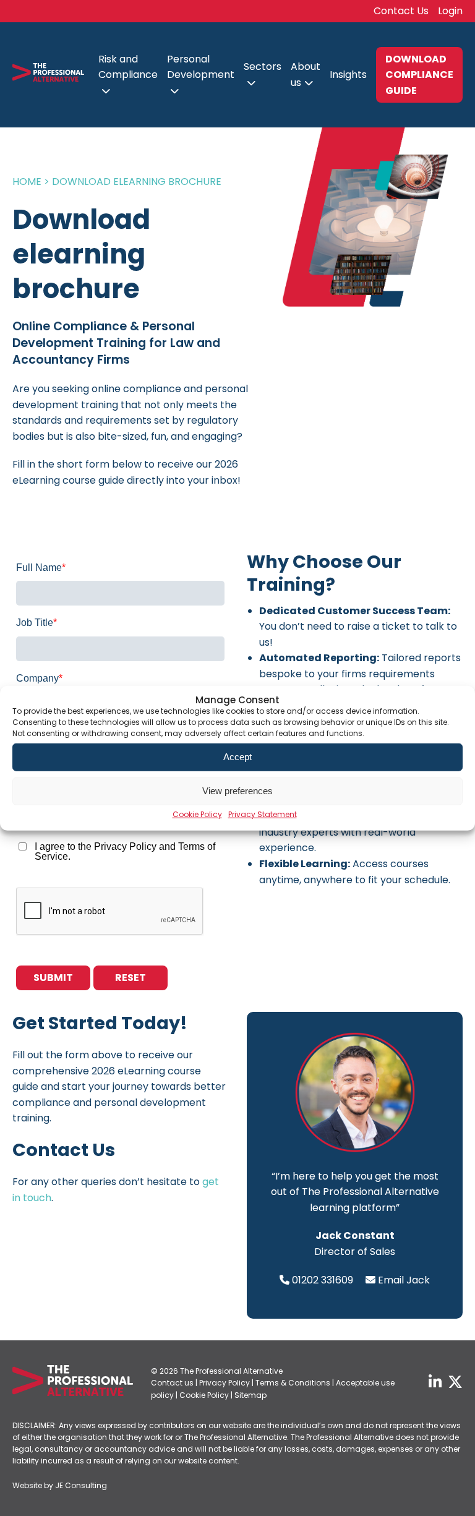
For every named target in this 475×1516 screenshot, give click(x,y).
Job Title (36, 622)
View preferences (237, 791)
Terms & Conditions (292, 1382)
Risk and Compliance (128, 67)
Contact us (172, 1382)
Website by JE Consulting (59, 1485)
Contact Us (401, 11)
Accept (237, 757)
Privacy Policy (224, 1382)
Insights (348, 74)
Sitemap (250, 1395)
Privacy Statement (262, 813)
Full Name (41, 567)
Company (39, 678)
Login (450, 11)
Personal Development (200, 67)
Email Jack (404, 1280)
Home (26, 181)
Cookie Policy (197, 813)
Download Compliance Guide (419, 75)
